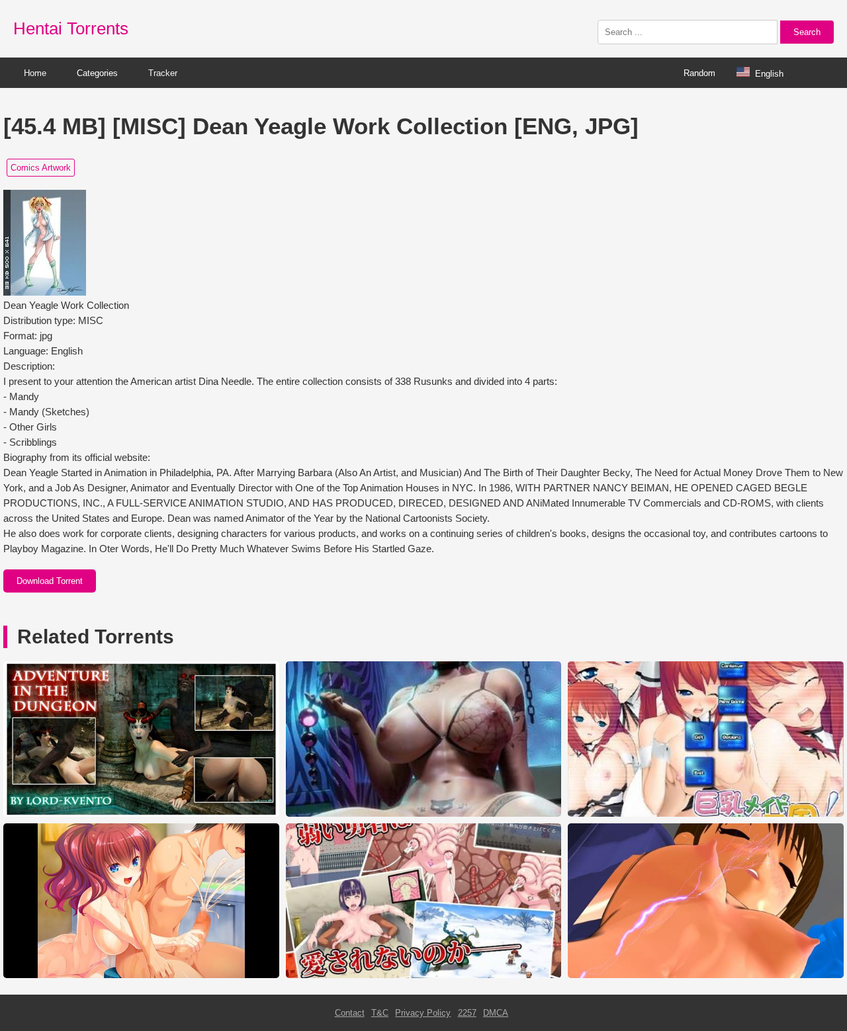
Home (35, 73)
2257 (467, 1013)
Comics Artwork (41, 168)
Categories (97, 73)
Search (807, 32)
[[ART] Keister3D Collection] (424, 814)
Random (699, 73)
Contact (350, 1013)
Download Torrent (50, 581)
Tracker (162, 73)
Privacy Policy (423, 1013)
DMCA (495, 1013)
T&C (379, 1013)
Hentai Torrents (70, 28)
